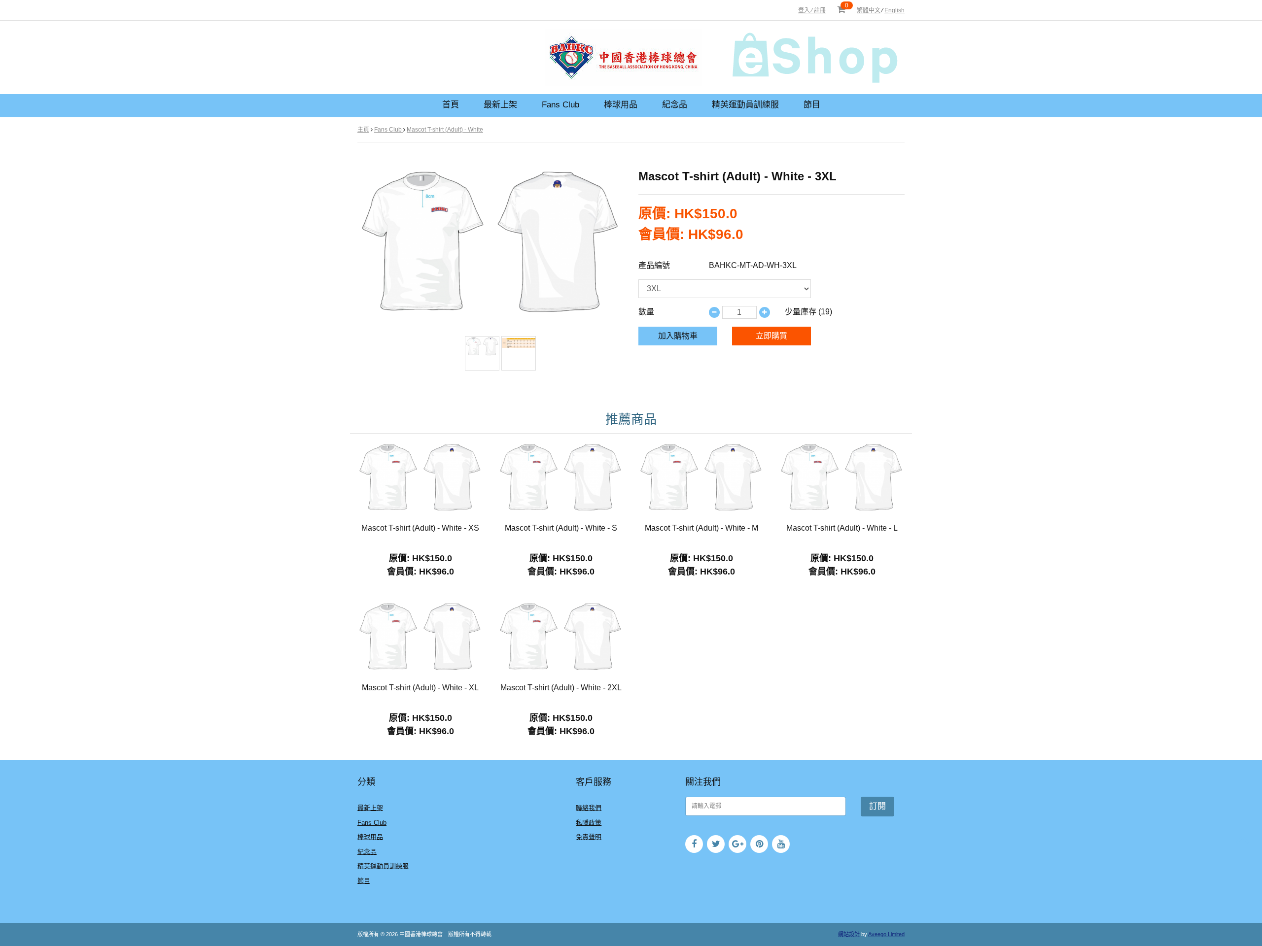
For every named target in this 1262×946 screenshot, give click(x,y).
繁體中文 (868, 10)
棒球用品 (620, 104)
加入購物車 (678, 336)
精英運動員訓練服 (745, 104)
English (894, 10)
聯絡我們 (588, 807)
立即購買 (771, 336)
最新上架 (500, 104)
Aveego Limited (886, 934)
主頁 (363, 129)
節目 (812, 104)
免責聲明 (588, 837)
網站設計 (849, 934)
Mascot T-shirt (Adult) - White (445, 129)
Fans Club (560, 104)
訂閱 (877, 806)
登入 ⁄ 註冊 (812, 10)
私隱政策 (588, 822)
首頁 (450, 104)
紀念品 (674, 104)
